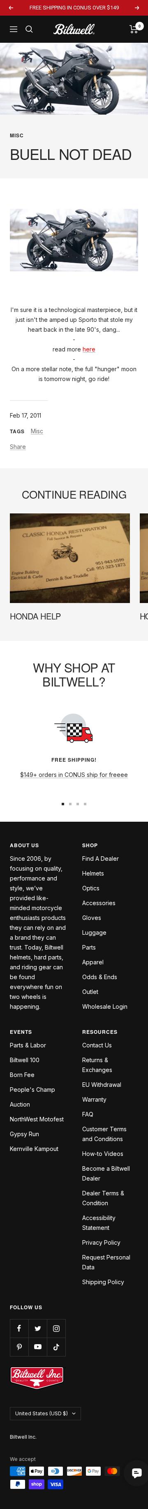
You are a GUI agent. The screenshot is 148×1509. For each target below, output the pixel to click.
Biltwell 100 (24, 1059)
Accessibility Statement (99, 1222)
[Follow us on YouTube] (37, 1347)
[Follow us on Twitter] (37, 1328)
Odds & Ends (99, 976)
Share (18, 446)
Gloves (91, 917)
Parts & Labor (28, 1045)
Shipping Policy (103, 1281)
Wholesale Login (104, 1006)
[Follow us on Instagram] (56, 1328)
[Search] (29, 29)
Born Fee (22, 1074)
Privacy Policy (101, 1242)
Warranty (94, 1099)
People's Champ (32, 1089)
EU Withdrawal (101, 1084)
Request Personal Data (106, 1262)
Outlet (90, 991)
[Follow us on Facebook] (19, 1328)
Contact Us (97, 1045)
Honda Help (35, 616)
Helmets (93, 873)
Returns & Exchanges (97, 1064)
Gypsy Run (24, 1133)
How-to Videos (102, 1153)
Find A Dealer (100, 858)
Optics (90, 888)
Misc (17, 135)
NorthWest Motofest (37, 1119)
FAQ (87, 1114)
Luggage (94, 932)
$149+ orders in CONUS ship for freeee (74, 774)
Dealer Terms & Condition (103, 1198)
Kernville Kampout (34, 1148)
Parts (89, 947)
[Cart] (134, 29)
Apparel (93, 962)
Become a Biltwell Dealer (106, 1173)
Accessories (99, 902)
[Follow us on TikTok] (56, 1347)
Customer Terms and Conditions (104, 1133)
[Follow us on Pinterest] (19, 1347)
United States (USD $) (41, 1413)
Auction (20, 1104)
